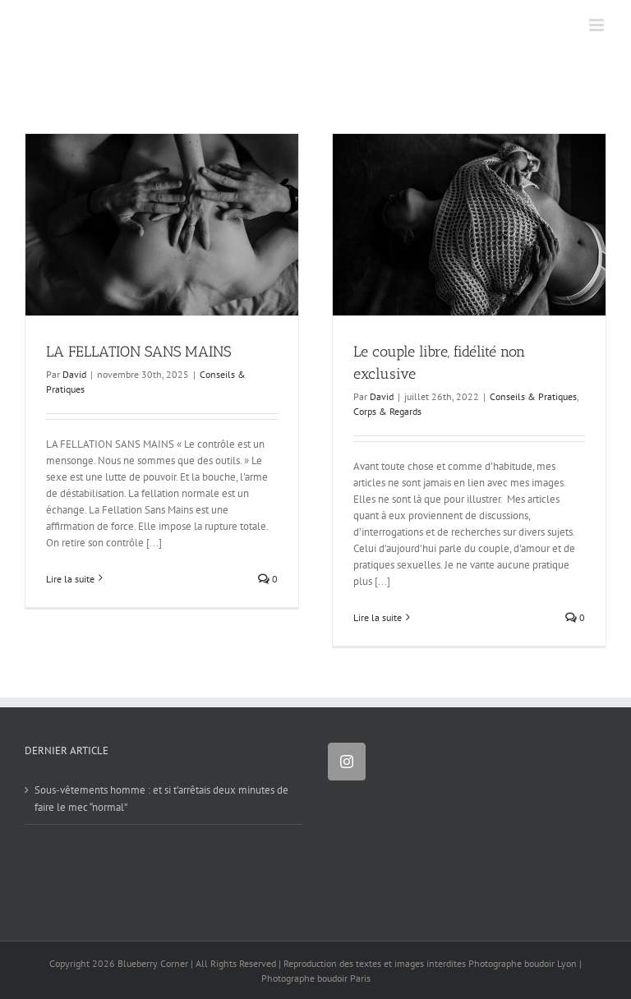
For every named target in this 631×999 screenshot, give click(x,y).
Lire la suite (70, 579)
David (74, 374)
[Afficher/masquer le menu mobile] (597, 25)
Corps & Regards (387, 411)
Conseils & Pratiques (533, 396)
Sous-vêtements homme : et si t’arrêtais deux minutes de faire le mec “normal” (161, 798)
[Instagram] (347, 761)
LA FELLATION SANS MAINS (138, 352)
